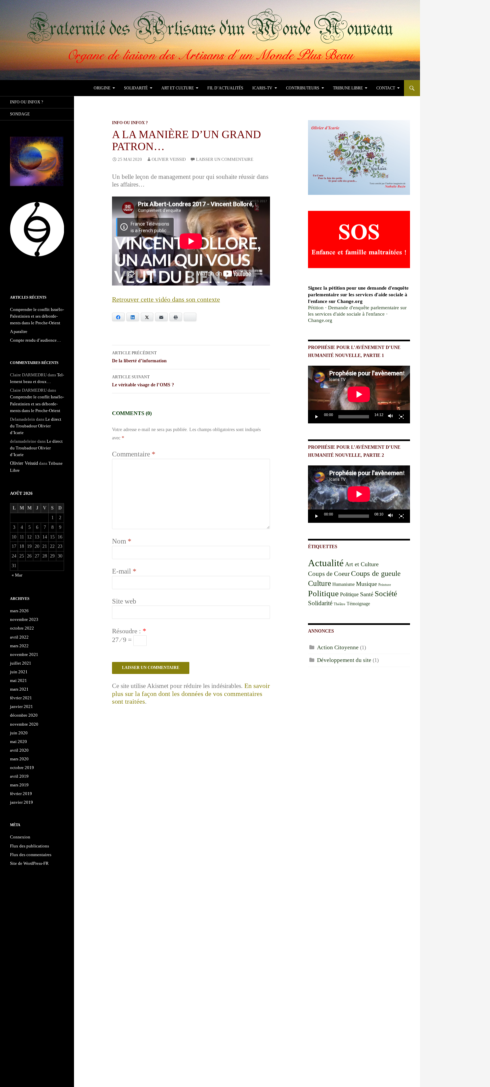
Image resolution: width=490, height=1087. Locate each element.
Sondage (20, 114)
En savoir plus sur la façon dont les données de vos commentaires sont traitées (191, 693)
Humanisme (343, 584)
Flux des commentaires (30, 854)
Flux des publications (29, 845)
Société (386, 593)
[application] (359, 394)
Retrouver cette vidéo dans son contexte (166, 299)
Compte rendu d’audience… (35, 340)
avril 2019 (19, 776)
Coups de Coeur (329, 573)
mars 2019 (19, 784)
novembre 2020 (24, 724)
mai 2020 (18, 741)
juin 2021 (19, 671)
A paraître (18, 331)
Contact (385, 88)
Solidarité (136, 88)
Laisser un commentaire (224, 159)
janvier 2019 (21, 802)
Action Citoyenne (338, 647)
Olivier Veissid (169, 159)
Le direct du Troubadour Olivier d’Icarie (35, 426)
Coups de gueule (376, 574)
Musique (366, 584)
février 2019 (21, 793)
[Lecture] (316, 416)
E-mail (124, 571)
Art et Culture (177, 88)
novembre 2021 (24, 654)
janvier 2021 (21, 706)
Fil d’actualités (225, 88)
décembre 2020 (24, 715)
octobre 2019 (22, 767)
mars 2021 (19, 689)
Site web (124, 601)
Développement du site (344, 660)
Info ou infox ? (130, 122)
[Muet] (390, 416)
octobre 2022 (22, 628)
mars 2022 (19, 645)
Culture (319, 583)
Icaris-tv (262, 88)
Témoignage (358, 603)
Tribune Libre (348, 88)
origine (102, 88)
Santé (366, 594)
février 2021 (21, 697)
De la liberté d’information (139, 357)
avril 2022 (19, 637)
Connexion (20, 836)
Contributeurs (302, 88)
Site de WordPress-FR (29, 863)
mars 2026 (19, 610)
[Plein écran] (401, 416)
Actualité (326, 563)
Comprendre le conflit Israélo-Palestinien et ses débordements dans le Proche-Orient (37, 316)
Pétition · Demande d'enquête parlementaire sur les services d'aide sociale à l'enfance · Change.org (357, 314)
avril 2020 (19, 750)
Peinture (384, 585)
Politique (323, 593)
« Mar (17, 575)
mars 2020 (19, 758)
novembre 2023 (24, 619)
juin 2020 (19, 732)
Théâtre (339, 604)
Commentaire (133, 454)
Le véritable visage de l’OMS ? (143, 381)
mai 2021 (18, 680)
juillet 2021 (20, 663)
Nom (121, 541)
